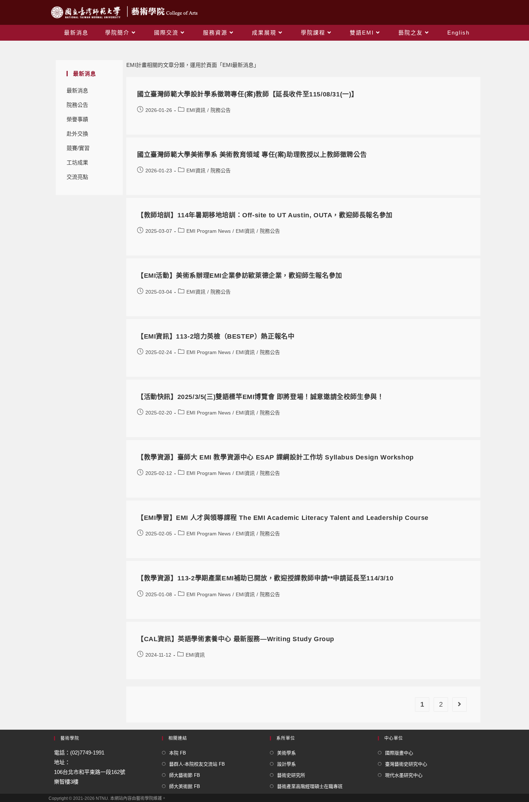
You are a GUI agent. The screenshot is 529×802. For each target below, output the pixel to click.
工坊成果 (77, 162)
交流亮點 (77, 177)
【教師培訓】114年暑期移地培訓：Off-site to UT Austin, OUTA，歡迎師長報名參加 (265, 215)
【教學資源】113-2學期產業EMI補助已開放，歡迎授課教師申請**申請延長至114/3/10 (265, 578)
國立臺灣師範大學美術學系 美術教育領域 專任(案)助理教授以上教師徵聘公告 (252, 154)
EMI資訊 (195, 110)
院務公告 (77, 105)
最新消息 (77, 90)
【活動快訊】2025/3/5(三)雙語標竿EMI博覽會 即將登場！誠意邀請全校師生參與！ (260, 396)
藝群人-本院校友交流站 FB (197, 764)
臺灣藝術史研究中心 (406, 764)
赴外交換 (77, 134)
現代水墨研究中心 (403, 775)
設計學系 (286, 764)
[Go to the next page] (459, 704)
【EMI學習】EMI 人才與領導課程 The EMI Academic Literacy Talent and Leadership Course (283, 517)
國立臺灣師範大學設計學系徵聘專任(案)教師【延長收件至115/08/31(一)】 (247, 94)
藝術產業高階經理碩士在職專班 (310, 786)
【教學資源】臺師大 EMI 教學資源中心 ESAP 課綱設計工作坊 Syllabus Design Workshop (275, 457)
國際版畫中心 (399, 753)
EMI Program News (208, 231)
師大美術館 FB (184, 786)
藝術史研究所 (291, 775)
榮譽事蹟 (77, 119)
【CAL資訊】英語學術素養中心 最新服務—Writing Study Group (235, 639)
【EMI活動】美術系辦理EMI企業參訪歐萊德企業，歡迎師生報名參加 (239, 275)
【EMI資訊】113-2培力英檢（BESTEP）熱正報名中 (215, 336)
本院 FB (177, 753)
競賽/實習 (78, 148)
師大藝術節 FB (184, 775)
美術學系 (286, 753)
